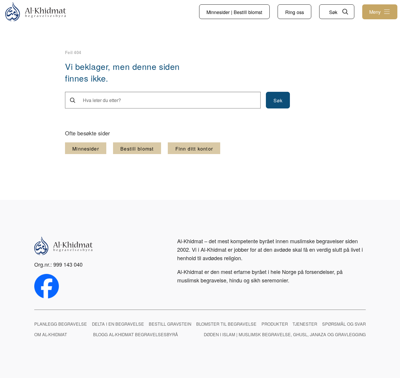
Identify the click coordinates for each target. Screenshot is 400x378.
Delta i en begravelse (118, 324)
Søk (333, 11)
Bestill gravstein (170, 324)
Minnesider (85, 148)
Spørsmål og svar (344, 324)
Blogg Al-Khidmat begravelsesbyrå (135, 334)
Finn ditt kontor (194, 148)
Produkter (274, 324)
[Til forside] (35, 11)
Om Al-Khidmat (50, 334)
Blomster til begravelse (226, 324)
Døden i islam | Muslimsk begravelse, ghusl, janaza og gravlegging (285, 334)
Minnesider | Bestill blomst (234, 11)
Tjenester (305, 324)
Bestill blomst (137, 148)
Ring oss (294, 11)
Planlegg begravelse (60, 324)
